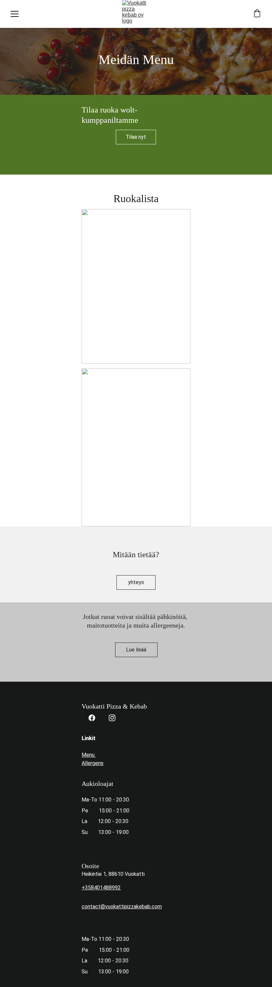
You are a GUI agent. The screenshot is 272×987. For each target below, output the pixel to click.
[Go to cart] (257, 14)
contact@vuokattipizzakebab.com (122, 906)
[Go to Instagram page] (112, 718)
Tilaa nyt (136, 137)
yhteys (136, 582)
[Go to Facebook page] (92, 718)
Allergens (92, 763)
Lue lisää (136, 649)
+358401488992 (101, 887)
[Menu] (15, 14)
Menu (89, 755)
